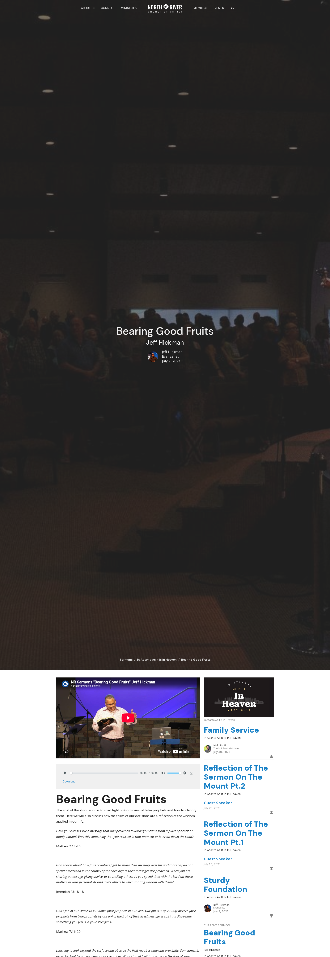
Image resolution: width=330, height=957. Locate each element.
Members (200, 8)
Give (233, 8)
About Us (88, 8)
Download (69, 781)
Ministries (129, 8)
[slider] (104, 773)
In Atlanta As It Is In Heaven (157, 660)
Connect (108, 8)
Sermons (126, 660)
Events (218, 8)
